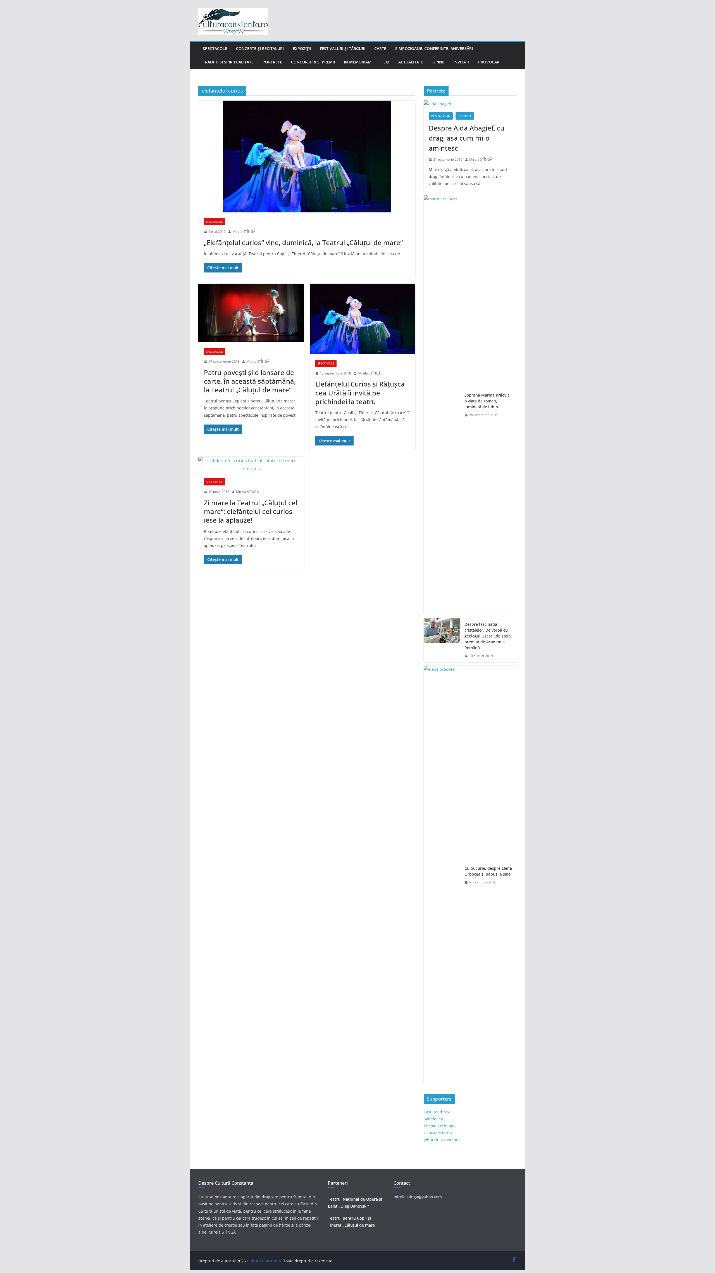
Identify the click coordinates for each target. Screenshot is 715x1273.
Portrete (272, 62)
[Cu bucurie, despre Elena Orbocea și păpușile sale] (442, 875)
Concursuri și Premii (313, 62)
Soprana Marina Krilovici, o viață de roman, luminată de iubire (488, 400)
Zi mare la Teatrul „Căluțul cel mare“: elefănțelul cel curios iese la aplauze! (250, 511)
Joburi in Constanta (442, 1139)
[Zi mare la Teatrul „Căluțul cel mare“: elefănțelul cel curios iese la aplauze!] (251, 465)
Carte (380, 48)
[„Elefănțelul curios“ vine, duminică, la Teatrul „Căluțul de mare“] (306, 156)
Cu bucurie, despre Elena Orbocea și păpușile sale (488, 871)
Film (384, 62)
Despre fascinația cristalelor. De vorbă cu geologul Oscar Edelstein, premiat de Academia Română (488, 636)
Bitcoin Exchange (440, 1126)
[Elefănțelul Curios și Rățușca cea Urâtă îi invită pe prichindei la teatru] (363, 319)
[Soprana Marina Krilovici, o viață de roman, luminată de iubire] (442, 405)
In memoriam (357, 62)
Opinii (438, 62)
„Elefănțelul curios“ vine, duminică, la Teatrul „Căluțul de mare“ (303, 242)
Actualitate (410, 62)
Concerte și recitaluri (260, 48)
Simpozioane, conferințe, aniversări (434, 48)
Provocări (489, 62)
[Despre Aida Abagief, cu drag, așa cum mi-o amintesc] (470, 103)
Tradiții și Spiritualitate (228, 62)
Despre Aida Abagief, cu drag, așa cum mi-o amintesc (466, 138)
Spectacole (215, 48)
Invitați (461, 62)
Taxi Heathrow (437, 1112)
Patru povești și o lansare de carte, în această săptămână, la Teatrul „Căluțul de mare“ (250, 381)
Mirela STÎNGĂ (243, 231)
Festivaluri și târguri (342, 48)
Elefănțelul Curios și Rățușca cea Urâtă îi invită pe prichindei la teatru (360, 392)
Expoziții (302, 48)
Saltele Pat (433, 1119)
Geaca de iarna (438, 1132)
